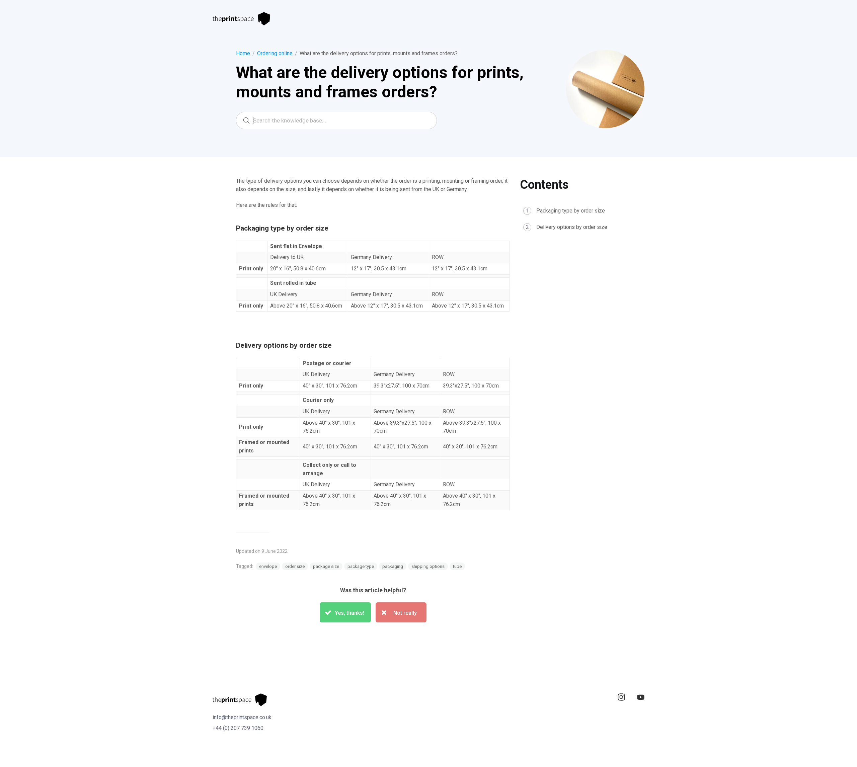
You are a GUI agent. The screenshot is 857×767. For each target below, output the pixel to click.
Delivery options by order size (571, 227)
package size (326, 566)
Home (243, 53)
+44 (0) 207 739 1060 (238, 728)
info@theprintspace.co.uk (242, 717)
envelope (268, 566)
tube (457, 566)
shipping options (428, 566)
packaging (392, 566)
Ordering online (275, 53)
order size (295, 566)
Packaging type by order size (570, 210)
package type (360, 566)
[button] (345, 612)
